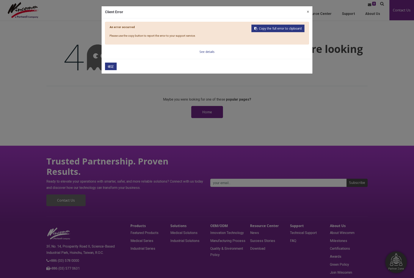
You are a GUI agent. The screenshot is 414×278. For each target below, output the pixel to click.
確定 (111, 66)
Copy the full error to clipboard (280, 28)
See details (207, 52)
